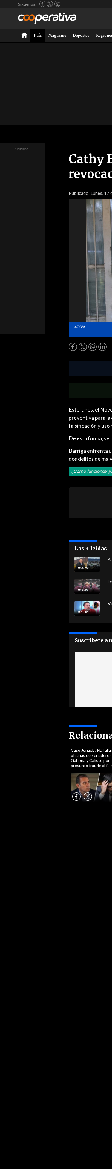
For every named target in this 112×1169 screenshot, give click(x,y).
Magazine (57, 35)
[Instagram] (57, 4)
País (38, 35)
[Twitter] (50, 4)
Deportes (81, 35)
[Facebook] (42, 4)
